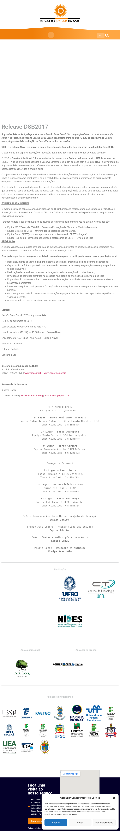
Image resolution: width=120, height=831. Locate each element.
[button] (114, 797)
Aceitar (56, 822)
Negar (80, 822)
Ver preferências (104, 822)
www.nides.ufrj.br (33, 373)
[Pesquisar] (107, 35)
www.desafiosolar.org (55, 373)
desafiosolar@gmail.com (57, 395)
